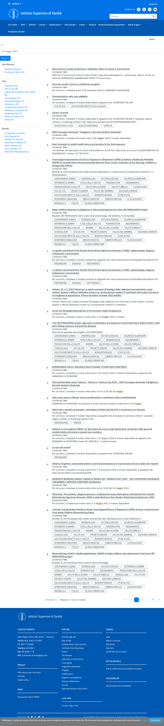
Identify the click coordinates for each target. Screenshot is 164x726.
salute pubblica (119, 187)
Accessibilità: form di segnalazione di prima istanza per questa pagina (115, 717)
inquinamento (133, 182)
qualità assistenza (88, 125)
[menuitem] (13, 24)
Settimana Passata (15, 142)
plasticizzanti (134, 199)
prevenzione (60, 263)
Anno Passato (13, 148)
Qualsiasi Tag (11, 85)
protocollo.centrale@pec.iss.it (35, 655)
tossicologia (140, 187)
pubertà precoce (113, 199)
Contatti (21, 676)
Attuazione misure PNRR (28, 696)
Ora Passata (12, 136)
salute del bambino (103, 191)
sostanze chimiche (128, 191)
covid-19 (108, 125)
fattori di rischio (14, 116)
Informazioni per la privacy (29, 672)
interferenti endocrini (65, 199)
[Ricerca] (154, 16)
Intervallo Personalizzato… (17, 151)
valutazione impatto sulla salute (88, 106)
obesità (77, 422)
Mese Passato (13, 145)
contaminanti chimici (16, 107)
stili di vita (11, 88)
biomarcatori (12, 98)
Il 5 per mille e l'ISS (70, 705)
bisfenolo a (12, 104)
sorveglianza (61, 422)
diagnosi (76, 263)
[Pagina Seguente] (159, 599)
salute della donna (96, 187)
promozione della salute (67, 187)
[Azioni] (9, 3)
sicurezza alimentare (135, 178)
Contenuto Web (14, 72)
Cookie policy (23, 679)
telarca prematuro (94, 203)
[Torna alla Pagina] (2, 45)
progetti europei (79, 191)
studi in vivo (124, 195)
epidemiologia (13, 113)
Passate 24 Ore (14, 139)
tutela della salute (90, 182)
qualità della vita (63, 125)
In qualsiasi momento (15, 133)
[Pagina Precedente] (125, 599)
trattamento (93, 263)
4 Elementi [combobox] (50, 599)
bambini (89, 227)
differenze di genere (16, 110)
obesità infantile (90, 199)
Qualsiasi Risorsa (13, 69)
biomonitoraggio (14, 101)
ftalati (9, 119)
